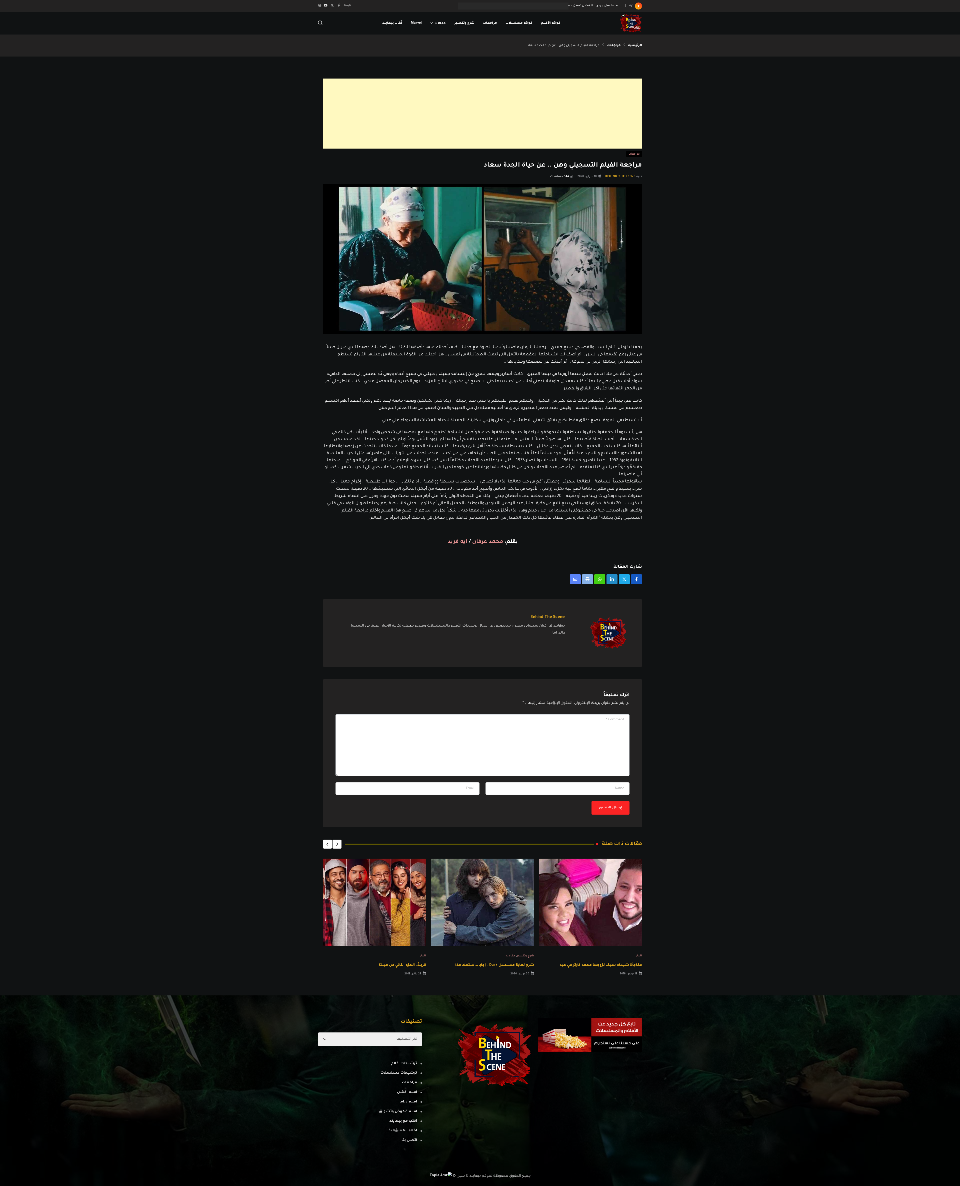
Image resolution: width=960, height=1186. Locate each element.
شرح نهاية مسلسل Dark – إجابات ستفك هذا (494, 965)
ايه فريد (458, 542)
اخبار (639, 955)
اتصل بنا (409, 1140)
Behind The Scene (620, 176)
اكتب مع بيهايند (403, 1121)
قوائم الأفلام (550, 23)
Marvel (416, 23)
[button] (337, 844)
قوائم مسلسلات (519, 23)
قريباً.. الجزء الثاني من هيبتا (402, 965)
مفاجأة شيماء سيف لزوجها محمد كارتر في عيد (601, 965)
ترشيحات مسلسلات (398, 1073)
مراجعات (490, 23)
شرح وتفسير (464, 23)
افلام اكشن (407, 1092)
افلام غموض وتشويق (398, 1112)
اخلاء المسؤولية (402, 1131)
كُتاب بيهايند (392, 23)
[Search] (320, 23)
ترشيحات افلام (404, 1064)
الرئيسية (635, 45)
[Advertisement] (492, 114)
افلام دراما (408, 1102)
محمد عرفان (487, 542)
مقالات (440, 23)
